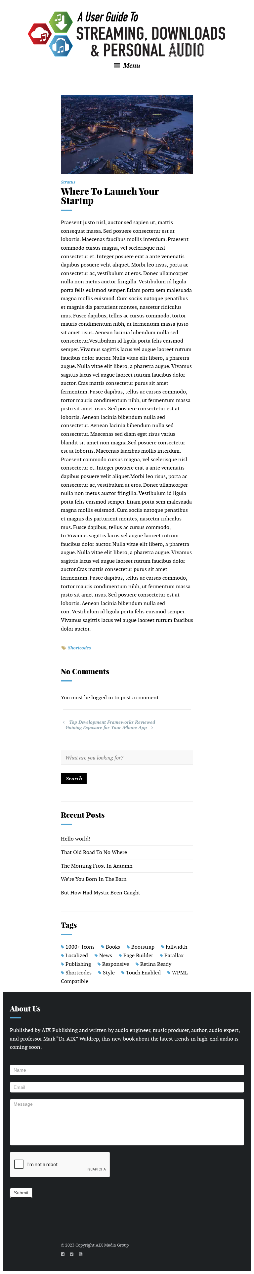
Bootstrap (142, 946)
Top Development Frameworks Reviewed (112, 722)
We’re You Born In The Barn (94, 879)
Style (109, 972)
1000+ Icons (80, 946)
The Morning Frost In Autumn (97, 865)
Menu (130, 65)
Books (113, 946)
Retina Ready (155, 964)
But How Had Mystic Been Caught (100, 892)
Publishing (78, 964)
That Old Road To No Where (94, 852)
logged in (102, 697)
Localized (76, 955)
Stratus (68, 182)
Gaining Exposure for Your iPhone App (106, 727)
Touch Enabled (143, 972)
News (105, 955)
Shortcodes (79, 647)
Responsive (115, 964)
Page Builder (138, 955)
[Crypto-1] (127, 134)
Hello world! (75, 838)
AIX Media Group (112, 1245)
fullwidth (176, 946)
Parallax (174, 955)
